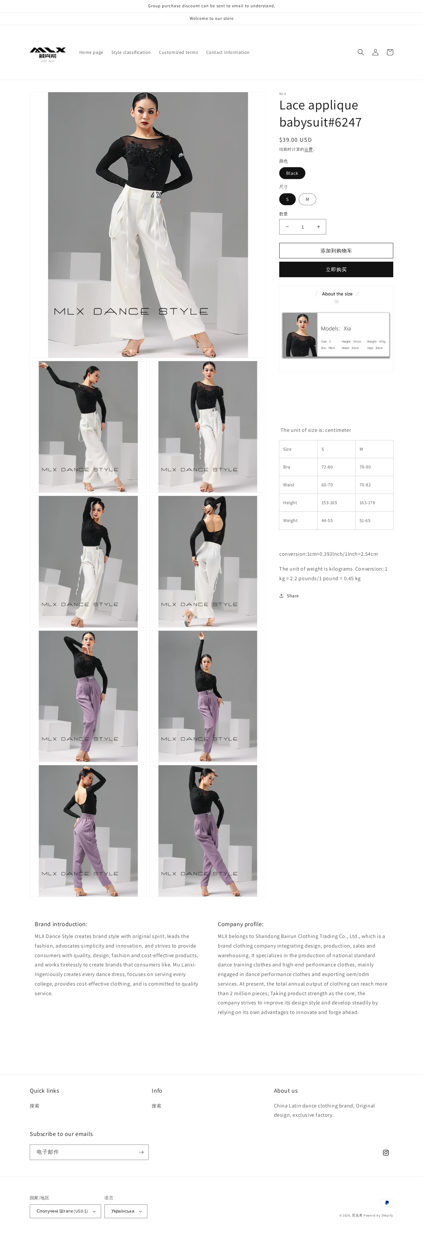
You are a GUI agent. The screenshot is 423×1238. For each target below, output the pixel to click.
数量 (283, 213)
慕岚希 (357, 1215)
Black (292, 173)
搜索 (34, 1106)
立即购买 (336, 269)
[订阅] (141, 1152)
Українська (122, 1211)
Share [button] (293, 595)
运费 (308, 149)
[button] (361, 52)
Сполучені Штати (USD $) (62, 1211)
